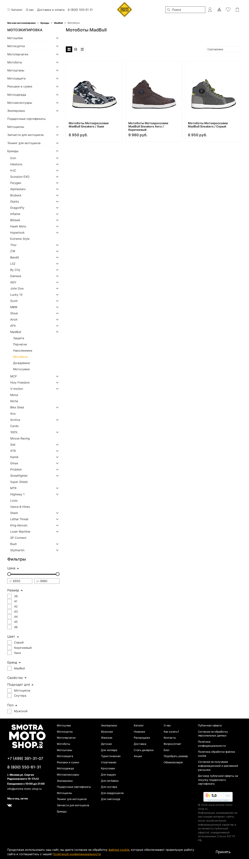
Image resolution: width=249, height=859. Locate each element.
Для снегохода (110, 799)
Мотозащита (16, 78)
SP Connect (18, 538)
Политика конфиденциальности (212, 743)
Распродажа (142, 737)
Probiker (16, 469)
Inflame (15, 214)
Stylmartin (17, 550)
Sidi (12, 444)
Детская (106, 743)
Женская (106, 737)
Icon (13, 158)
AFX (13, 325)
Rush (13, 544)
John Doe (17, 288)
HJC (13, 170)
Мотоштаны (15, 70)
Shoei (14, 313)
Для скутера (109, 786)
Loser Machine (20, 531)
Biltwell (15, 220)
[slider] (9, 574)
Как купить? (171, 731)
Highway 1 (17, 494)
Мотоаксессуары (19, 102)
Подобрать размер (176, 756)
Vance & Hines (20, 506)
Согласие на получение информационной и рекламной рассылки (218, 765)
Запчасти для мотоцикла (25, 135)
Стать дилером (143, 750)
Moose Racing (20, 438)
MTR (13, 488)
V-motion (16, 389)
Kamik (14, 457)
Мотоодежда (16, 94)
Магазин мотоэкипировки (21, 23)
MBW (13, 307)
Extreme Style (20, 239)
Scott (14, 301)
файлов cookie (118, 850)
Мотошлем (15, 38)
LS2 (12, 263)
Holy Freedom (20, 382)
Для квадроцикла (112, 793)
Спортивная (108, 762)
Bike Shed (17, 407)
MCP (13, 376)
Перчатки (20, 344)
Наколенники (22, 350)
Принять (223, 852)
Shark (14, 513)
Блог (167, 750)
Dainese (15, 276)
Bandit (14, 257)
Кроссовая (108, 768)
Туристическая (110, 756)
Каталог (139, 725)
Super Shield (19, 482)
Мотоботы (14, 62)
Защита (18, 338)
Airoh (13, 319)
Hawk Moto (18, 226)
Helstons (16, 164)
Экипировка (16, 111)
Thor (13, 245)
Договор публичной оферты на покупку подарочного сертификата (218, 779)
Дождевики (21, 363)
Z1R (12, 251)
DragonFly (17, 207)
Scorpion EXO (19, 176)
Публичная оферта (210, 725)
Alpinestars (18, 189)
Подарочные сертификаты (26, 119)
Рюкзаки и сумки (19, 86)
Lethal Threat (19, 519)
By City (15, 270)
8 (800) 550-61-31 (24, 767)
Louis (13, 500)
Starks (14, 201)
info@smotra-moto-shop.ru (24, 788)
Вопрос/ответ (172, 743)
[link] (218, 797)
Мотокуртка (16, 46)
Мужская (107, 731)
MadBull (58, 23)
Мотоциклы (15, 127)
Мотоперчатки (17, 54)
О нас (167, 725)
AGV (13, 282)
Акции (138, 756)
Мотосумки (21, 369)
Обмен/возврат (173, 762)
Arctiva (15, 420)
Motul (14, 395)
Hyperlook (17, 232)
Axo (13, 413)
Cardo (14, 426)
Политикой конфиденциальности (77, 854)
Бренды (44, 23)
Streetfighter (19, 475)
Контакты (170, 737)
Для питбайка (109, 780)
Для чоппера (109, 750)
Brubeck (16, 195)
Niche (14, 401)
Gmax (14, 463)
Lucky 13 (16, 294)
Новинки (139, 731)
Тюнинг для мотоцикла (23, 143)
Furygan (15, 183)
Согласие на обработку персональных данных (213, 733)
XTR (13, 451)
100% (13, 432)
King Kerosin (18, 525)
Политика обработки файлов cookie (216, 753)
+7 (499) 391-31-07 (25, 758)
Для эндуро (108, 774)
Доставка (140, 743)
